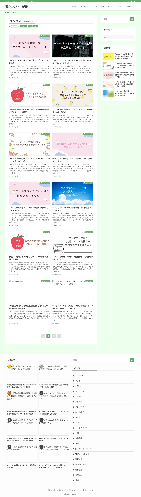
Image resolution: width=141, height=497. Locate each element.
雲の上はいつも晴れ (17, 6)
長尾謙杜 (78, 475)
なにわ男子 (79, 412)
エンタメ (78, 381)
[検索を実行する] (132, 19)
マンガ (30, 26)
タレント (78, 402)
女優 (77, 443)
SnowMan (79, 376)
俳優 (77, 433)
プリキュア (23, 26)
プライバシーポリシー (75, 490)
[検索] (134, 1)
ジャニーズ (79, 391)
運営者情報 (51, 490)
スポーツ (78, 396)
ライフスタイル (81, 428)
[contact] (131, 1)
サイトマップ (89, 490)
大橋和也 (78, 438)
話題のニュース (81, 464)
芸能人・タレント (82, 454)
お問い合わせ (61, 490)
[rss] (128, 1)
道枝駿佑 (78, 470)
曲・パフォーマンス (83, 449)
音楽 (77, 480)
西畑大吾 (78, 459)
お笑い (35, 26)
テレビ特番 (79, 407)
